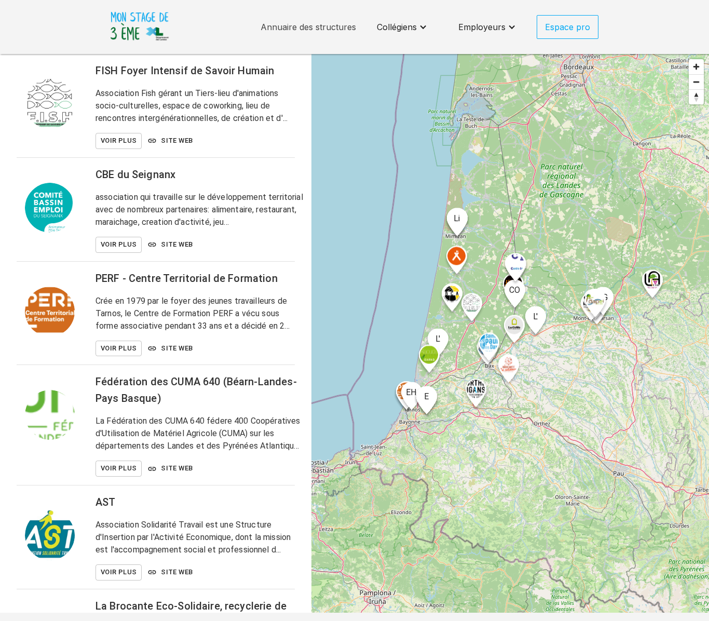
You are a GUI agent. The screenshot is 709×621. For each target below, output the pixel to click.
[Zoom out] (696, 81)
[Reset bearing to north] (696, 96)
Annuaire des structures (308, 27)
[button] (402, 27)
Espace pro (567, 27)
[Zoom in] (696, 66)
